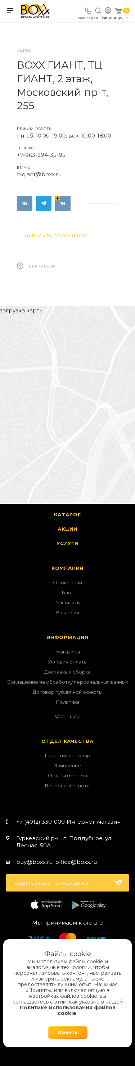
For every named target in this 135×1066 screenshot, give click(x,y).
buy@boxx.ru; (35, 861)
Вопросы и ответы (67, 785)
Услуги (67, 543)
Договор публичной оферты (68, 692)
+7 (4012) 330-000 (68, 821)
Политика (68, 702)
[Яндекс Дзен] (63, 203)
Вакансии (67, 612)
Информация (67, 637)
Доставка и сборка (67, 672)
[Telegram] (43, 203)
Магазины (67, 652)
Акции (67, 529)
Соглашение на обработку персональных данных (67, 682)
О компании (67, 582)
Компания (67, 568)
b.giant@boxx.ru (39, 174)
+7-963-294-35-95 (41, 155)
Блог (67, 592)
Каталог (67, 514)
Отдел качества (67, 741)
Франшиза (68, 716)
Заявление (67, 765)
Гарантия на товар (67, 755)
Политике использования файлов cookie (68, 1010)
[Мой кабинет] (108, 11)
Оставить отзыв (67, 775)
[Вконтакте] (24, 203)
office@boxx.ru (76, 861)
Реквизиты (67, 602)
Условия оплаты (67, 662)
